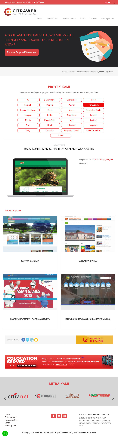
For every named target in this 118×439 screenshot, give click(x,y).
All (28, 100)
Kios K (49, 125)
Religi (27, 130)
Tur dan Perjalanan (28, 110)
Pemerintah (94, 105)
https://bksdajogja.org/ (102, 159)
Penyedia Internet (71, 130)
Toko (28, 125)
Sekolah (27, 105)
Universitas (71, 100)
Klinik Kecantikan (93, 130)
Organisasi (71, 115)
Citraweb (92, 432)
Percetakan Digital (94, 110)
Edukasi (93, 115)
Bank (50, 110)
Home (64, 71)
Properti (49, 105)
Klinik (60, 135)
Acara (71, 110)
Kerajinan (28, 115)
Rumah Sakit (49, 120)
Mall (72, 120)
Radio (49, 115)
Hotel (93, 100)
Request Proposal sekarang (21, 52)
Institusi (93, 120)
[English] (106, 3)
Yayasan (93, 125)
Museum (71, 125)
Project (72, 71)
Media (28, 120)
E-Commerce (49, 100)
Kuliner (72, 105)
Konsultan (50, 130)
